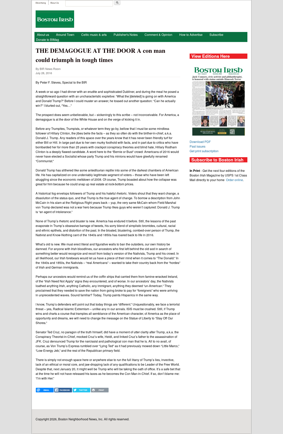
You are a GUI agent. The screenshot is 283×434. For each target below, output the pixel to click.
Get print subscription (204, 151)
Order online (234, 180)
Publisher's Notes (126, 34)
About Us (54, 2)
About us (43, 34)
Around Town (65, 34)
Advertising (40, 2)
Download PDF (200, 141)
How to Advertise (191, 34)
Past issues (197, 146)
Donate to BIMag (47, 39)
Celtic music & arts (94, 34)
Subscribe (216, 34)
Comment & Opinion (158, 34)
